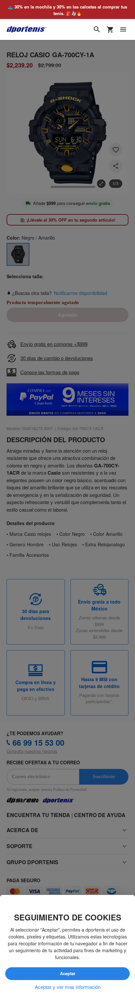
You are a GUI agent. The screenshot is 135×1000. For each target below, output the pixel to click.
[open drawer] (123, 29)
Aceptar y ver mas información (67, 987)
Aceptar (67, 974)
